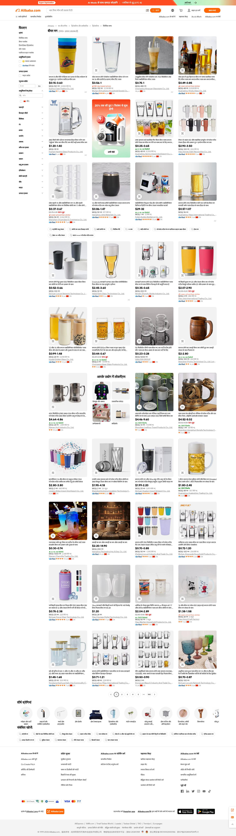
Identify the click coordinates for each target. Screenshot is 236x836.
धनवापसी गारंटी (66, 764)
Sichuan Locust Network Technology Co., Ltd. (68, 293)
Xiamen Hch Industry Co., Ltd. (61, 427)
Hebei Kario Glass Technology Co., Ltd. (108, 293)
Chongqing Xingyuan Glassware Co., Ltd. (152, 88)
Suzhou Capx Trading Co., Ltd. (61, 88)
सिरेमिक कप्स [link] (107, 26)
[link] (232, 810)
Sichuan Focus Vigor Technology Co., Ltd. (66, 617)
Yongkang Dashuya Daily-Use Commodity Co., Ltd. (68, 683)
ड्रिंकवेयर (95, 26)
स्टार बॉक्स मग (103, 734)
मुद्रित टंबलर (46, 740)
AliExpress (79, 823)
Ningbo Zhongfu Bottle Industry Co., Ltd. (152, 293)
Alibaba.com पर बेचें (188, 759)
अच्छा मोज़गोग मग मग (28, 740)
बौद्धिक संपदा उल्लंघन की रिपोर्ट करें (152, 780)
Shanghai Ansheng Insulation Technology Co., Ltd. (111, 491)
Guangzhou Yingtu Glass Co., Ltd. (192, 91)
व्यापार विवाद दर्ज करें (147, 769)
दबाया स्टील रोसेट (85, 734)
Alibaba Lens (32, 811)
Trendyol (147, 823)
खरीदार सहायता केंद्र (148, 759)
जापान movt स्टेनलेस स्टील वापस (83, 235)
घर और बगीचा (62, 26)
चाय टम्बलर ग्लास (113, 740)
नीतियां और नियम (66, 785)
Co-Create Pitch (28, 764)
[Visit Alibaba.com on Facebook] (182, 791)
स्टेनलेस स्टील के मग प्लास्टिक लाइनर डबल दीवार (171, 229)
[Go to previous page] (110, 694)
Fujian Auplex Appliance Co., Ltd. (148, 217)
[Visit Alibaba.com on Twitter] (193, 791)
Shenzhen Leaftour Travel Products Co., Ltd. (153, 427)
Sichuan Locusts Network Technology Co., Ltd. (197, 683)
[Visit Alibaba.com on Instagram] (198, 791)
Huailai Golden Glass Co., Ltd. (61, 359)
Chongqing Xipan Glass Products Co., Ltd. (109, 364)
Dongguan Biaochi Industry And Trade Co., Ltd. (154, 683)
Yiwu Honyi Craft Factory (188, 619)
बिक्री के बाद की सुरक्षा (68, 775)
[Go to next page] (154, 694)
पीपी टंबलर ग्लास (79, 740)
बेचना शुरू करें (185, 764)
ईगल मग (196, 229)
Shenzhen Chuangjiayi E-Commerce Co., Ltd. (68, 220)
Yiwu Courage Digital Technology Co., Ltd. (109, 617)
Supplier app (129, 811)
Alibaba (51, 26)
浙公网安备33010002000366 (162, 832)
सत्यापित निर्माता (106, 759)
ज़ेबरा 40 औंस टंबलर (58, 235)
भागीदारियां (184, 780)
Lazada (118, 823)
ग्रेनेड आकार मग (208, 734)
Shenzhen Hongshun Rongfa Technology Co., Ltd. (197, 430)
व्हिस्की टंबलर (96, 740)
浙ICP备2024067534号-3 (187, 832)
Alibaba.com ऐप (144, 811)
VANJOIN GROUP (142, 359)
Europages (157, 823)
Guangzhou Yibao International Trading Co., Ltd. (197, 215)
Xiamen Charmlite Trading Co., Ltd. (63, 556)
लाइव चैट (144, 764)
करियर (23, 775)
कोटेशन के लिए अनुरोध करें (109, 764)
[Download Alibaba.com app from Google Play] (206, 811)
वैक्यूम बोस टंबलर (67, 734)
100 (149, 694)
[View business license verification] (142, 832)
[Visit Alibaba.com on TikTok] (209, 791)
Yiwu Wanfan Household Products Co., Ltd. (153, 622)
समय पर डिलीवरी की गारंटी (70, 769)
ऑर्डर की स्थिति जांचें (187, 769)
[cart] (181, 11)
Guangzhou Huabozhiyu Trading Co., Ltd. (195, 493)
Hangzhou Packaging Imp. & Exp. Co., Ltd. (109, 551)
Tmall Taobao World (104, 823)
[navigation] (31, 360)
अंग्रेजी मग (25, 734)
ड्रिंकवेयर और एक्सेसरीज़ (79, 26)
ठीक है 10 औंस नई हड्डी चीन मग (125, 734)
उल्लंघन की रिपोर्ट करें (148, 785)
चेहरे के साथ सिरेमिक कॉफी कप (45, 734)
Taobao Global (129, 823)
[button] (147, 10)
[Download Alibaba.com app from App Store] (185, 811)
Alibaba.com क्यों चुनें (29, 759)
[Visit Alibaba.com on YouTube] (204, 791)
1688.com (90, 823)
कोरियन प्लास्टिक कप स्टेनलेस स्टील (185, 734)
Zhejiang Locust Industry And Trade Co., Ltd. (154, 554)
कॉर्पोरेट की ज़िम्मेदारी (28, 769)
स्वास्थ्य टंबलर (61, 740)
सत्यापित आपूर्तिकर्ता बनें (188, 775)
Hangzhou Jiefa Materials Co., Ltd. (106, 215)
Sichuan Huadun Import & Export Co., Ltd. (152, 491)
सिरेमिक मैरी (116, 229)
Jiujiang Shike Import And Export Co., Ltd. (66, 491)
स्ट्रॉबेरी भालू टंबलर (58, 229)
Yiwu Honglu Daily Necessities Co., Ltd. (194, 152)
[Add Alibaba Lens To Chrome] (55, 811)
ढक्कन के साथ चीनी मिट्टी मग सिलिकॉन (154, 734)
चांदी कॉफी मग (144, 229)
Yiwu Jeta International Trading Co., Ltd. (195, 298)
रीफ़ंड (142, 775)
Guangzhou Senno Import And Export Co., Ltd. (154, 154)
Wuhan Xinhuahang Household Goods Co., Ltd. (111, 91)
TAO (139, 823)
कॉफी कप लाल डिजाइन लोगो (80, 229)
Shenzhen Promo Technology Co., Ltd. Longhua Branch (197, 361)
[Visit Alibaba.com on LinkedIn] (187, 791)
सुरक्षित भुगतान (66, 759)
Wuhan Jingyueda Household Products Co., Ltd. (197, 554)
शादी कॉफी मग (101, 229)
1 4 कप (130, 229)
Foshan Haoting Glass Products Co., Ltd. (66, 152)
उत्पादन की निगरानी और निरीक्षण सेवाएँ (73, 780)
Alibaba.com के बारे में (29, 753)
